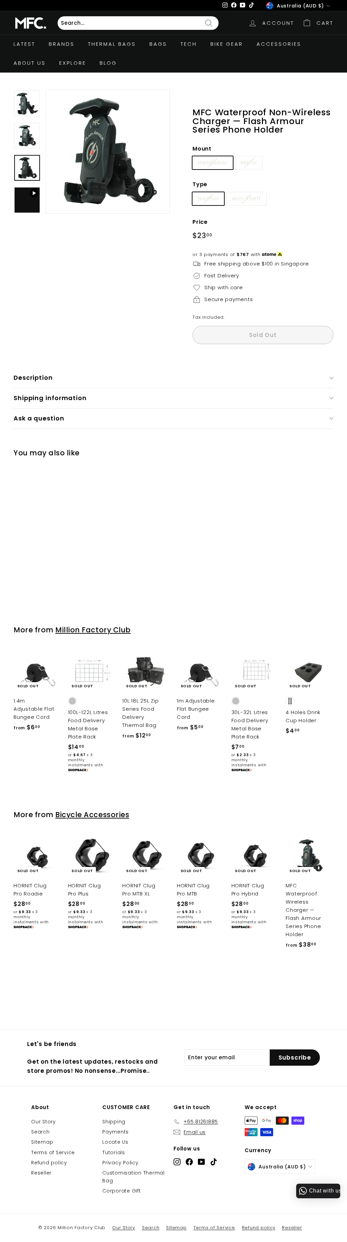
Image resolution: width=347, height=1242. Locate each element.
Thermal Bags (112, 43)
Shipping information (50, 398)
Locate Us (115, 1142)
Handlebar (213, 162)
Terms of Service (53, 1152)
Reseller (41, 1172)
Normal (208, 198)
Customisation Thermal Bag (133, 1176)
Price (200, 222)
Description (33, 377)
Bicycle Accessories (92, 815)
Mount (201, 149)
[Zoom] (107, 151)
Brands (62, 43)
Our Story (43, 1121)
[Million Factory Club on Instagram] (177, 1162)
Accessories (279, 43)
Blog (108, 62)
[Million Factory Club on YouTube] (201, 1162)
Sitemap (42, 1142)
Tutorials (113, 1152)
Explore (72, 62)
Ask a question (39, 418)
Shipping (113, 1121)
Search (40, 1131)
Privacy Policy (120, 1162)
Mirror (249, 162)
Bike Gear (226, 43)
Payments (115, 1131)
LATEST (24, 43)
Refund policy (49, 1162)
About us (30, 62)
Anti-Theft (247, 198)
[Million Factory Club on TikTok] (213, 1162)
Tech (189, 43)
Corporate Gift (121, 1190)
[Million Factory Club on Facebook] (189, 1162)
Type (199, 184)
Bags (158, 43)
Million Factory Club (93, 630)
